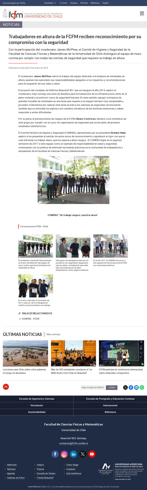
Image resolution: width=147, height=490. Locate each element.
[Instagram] (64, 454)
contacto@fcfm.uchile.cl (73, 443)
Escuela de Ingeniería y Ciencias (36, 398)
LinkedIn (136, 387)
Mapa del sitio (103, 487)
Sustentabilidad (36, 412)
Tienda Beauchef (45, 477)
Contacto (70, 469)
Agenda (11, 473)
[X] (82, 454)
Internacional (110, 405)
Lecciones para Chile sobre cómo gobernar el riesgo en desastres (24, 371)
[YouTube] (91, 454)
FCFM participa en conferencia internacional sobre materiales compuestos (121, 371)
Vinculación (36, 405)
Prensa (40, 469)
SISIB (43, 487)
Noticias (11, 24)
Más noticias (53, 334)
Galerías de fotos (16, 477)
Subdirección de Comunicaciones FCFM (81, 487)
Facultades (48, 3)
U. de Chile (55, 487)
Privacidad (115, 487)
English (106, 3)
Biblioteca (110, 412)
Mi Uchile (84, 3)
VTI (48, 487)
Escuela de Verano (46, 473)
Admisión (12, 464)
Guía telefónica (73, 473)
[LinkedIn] (73, 454)
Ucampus (74, 3)
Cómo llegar (72, 464)
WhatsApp (142, 387)
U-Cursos (63, 3)
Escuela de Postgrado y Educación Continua (110, 398)
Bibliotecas (95, 3)
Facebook (131, 387)
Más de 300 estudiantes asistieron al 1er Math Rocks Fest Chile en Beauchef (71, 371)
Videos (40, 464)
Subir (6, 387)
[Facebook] (55, 454)
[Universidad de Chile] (14, 3)
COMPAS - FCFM (30, 318)
